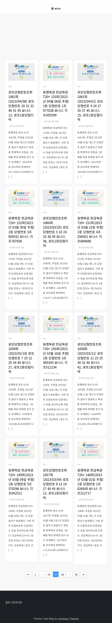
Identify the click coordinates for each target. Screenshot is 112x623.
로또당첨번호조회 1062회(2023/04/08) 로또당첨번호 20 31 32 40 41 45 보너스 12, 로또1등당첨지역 (21, 106)
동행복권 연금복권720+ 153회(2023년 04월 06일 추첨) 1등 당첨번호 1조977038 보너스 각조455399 (56, 103)
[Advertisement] (56, 33)
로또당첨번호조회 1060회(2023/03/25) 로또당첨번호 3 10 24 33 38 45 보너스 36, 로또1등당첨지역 (56, 232)
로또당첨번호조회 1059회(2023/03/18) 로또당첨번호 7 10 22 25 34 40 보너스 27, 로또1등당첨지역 (21, 358)
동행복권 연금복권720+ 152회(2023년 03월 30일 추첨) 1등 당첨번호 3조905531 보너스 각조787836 (21, 229)
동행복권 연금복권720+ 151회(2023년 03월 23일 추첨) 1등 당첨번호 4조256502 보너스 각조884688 (90, 229)
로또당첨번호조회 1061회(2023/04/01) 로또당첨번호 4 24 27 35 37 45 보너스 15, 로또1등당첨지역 (90, 106)
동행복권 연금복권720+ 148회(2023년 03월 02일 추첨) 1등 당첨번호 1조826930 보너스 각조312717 (90, 481)
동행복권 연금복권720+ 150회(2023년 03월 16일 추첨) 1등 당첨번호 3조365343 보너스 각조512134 (56, 355)
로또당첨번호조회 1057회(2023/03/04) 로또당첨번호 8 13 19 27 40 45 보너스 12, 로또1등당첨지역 (56, 484)
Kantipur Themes (68, 618)
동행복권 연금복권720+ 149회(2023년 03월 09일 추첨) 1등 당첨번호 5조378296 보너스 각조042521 (21, 481)
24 (49, 574)
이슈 (10, 86)
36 (77, 574)
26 (63, 574)
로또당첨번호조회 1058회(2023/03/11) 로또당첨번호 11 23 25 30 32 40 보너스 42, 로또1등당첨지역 (90, 358)
